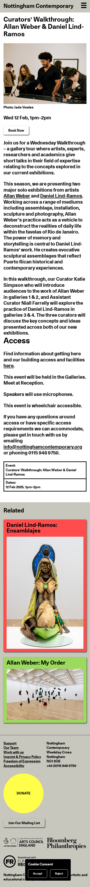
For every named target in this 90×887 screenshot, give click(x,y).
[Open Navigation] (84, 5)
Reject (59, 873)
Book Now (16, 130)
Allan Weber (16, 196)
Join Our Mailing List (24, 823)
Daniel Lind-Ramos (61, 196)
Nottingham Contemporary (38, 6)
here (8, 365)
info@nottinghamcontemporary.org (42, 447)
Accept (37, 873)
